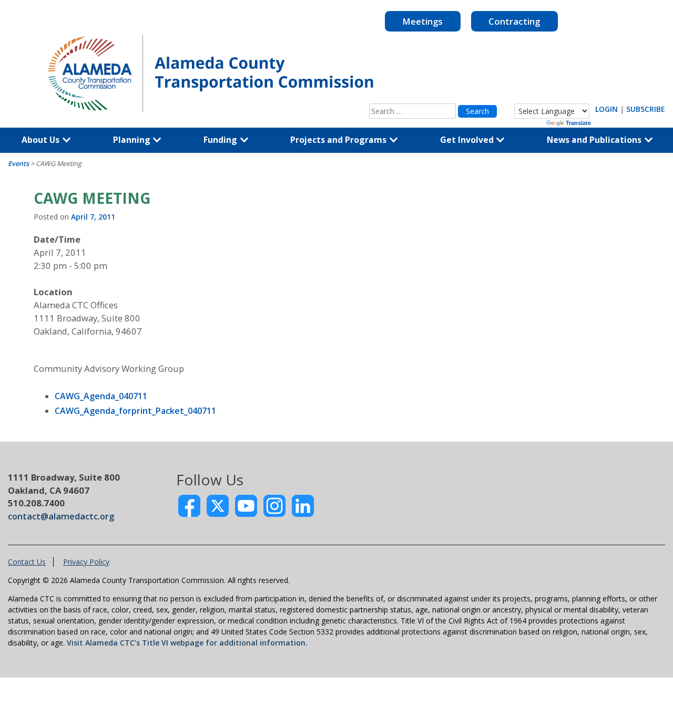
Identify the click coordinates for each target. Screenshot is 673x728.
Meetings (422, 21)
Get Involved (468, 139)
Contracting (514, 21)
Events (18, 163)
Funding (221, 139)
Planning (132, 139)
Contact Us (27, 562)
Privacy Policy (86, 562)
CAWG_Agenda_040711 (101, 396)
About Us (42, 139)
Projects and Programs (339, 139)
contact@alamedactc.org (61, 516)
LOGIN (606, 109)
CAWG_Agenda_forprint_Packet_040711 (135, 411)
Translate (578, 123)
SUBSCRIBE (645, 109)
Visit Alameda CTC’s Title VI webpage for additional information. (187, 643)
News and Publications (595, 139)
